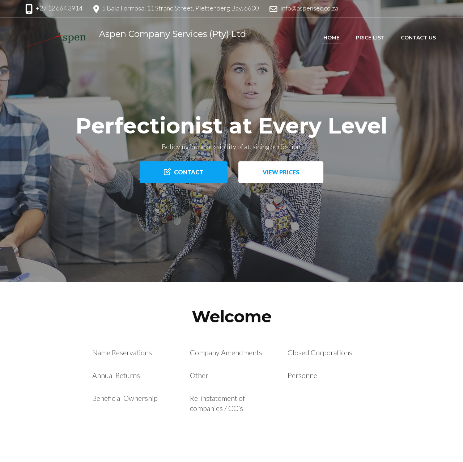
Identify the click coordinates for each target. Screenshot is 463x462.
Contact (188, 172)
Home (331, 37)
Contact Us (418, 37)
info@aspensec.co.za (309, 8)
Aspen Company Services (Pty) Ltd (172, 34)
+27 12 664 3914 (58, 8)
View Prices (281, 172)
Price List (370, 37)
